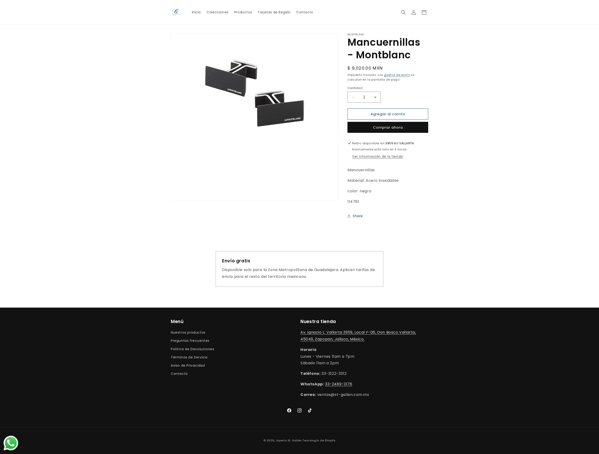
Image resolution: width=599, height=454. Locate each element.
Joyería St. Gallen (289, 440)
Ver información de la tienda (377, 156)
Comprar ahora (388, 127)
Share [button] (358, 216)
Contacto (179, 373)
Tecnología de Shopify (319, 440)
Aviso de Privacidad (188, 365)
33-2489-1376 (338, 384)
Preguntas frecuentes (190, 340)
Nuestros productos (188, 332)
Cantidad (354, 88)
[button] (403, 12)
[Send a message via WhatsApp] (10, 443)
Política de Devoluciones (192, 349)
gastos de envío (397, 75)
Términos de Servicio (189, 357)
